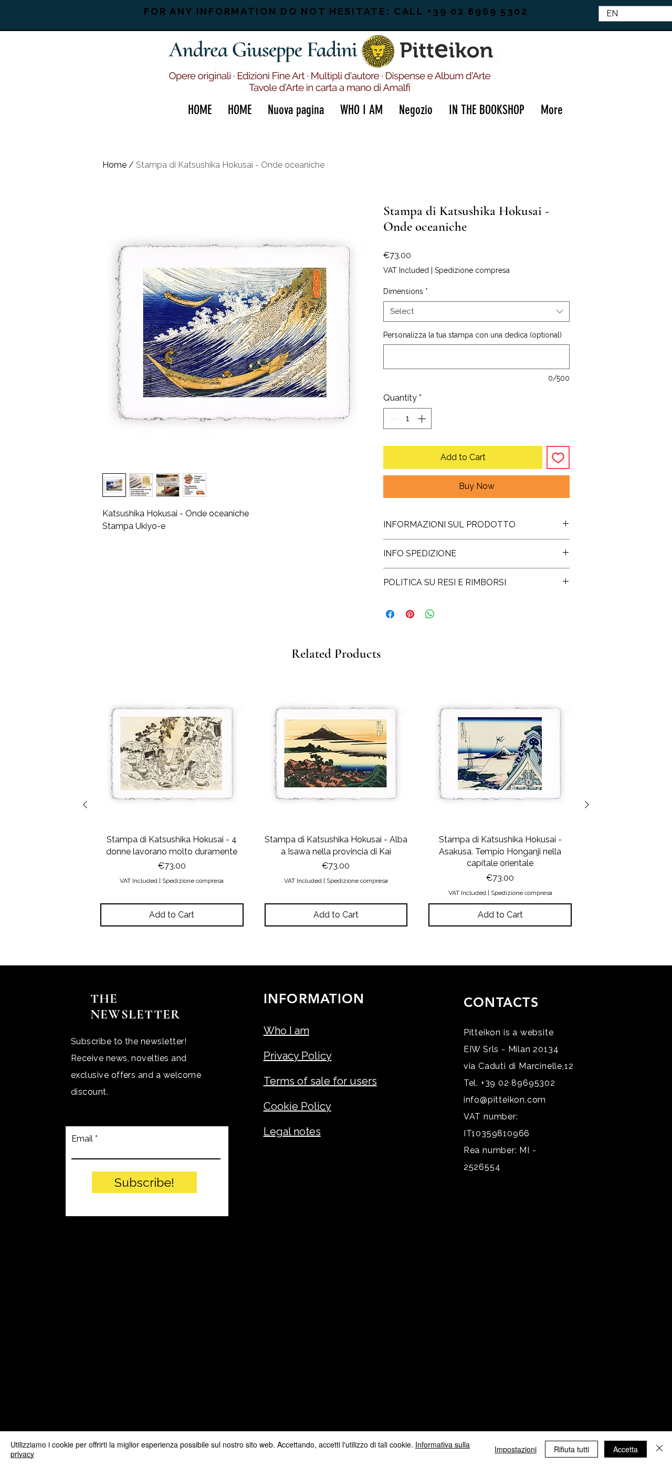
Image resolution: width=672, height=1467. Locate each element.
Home (114, 165)
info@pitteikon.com (505, 1100)
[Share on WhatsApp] (430, 614)
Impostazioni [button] (516, 1449)
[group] (336, 805)
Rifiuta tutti (571, 1449)
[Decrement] (392, 419)
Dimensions (405, 291)
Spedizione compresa (472, 270)
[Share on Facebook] (390, 614)
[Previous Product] (85, 804)
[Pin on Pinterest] (410, 614)
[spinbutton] (407, 419)
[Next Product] (587, 804)
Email (82, 1139)
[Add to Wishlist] (558, 457)
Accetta (625, 1449)
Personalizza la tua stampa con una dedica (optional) (472, 335)
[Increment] (422, 419)
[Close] (659, 1449)
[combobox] (476, 311)
